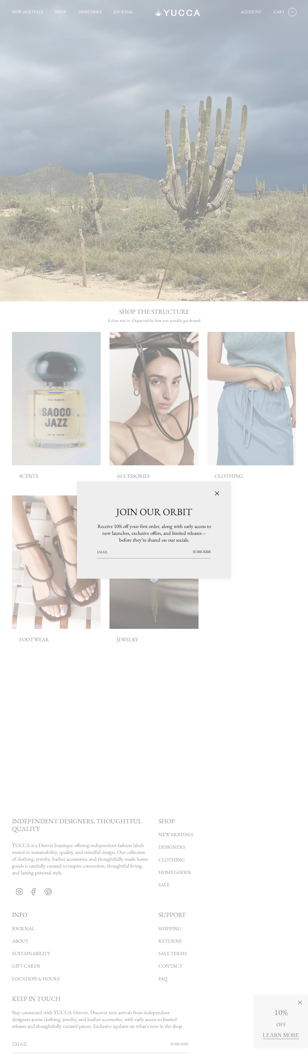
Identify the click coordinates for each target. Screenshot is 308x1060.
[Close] (217, 493)
